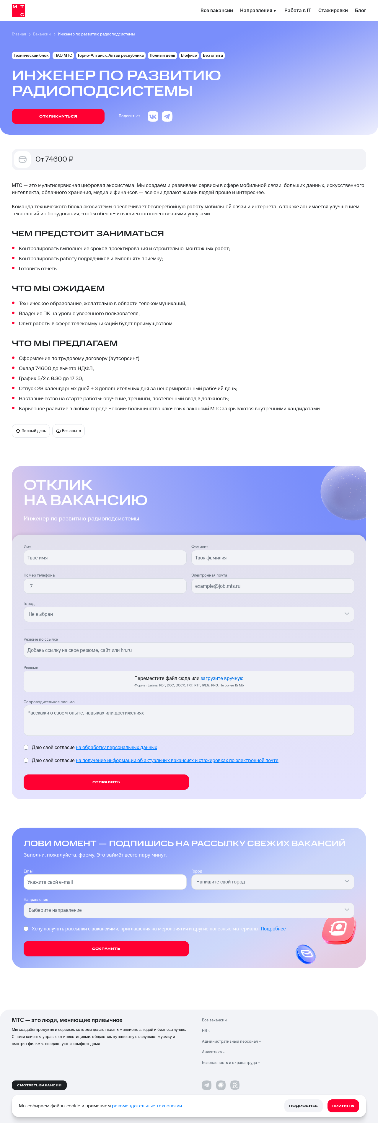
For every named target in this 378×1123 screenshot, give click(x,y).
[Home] (18, 10)
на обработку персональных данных (116, 747)
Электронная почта (209, 575)
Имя (27, 547)
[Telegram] (206, 1085)
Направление (36, 900)
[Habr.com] (221, 1085)
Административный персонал (230, 1041)
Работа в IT (297, 10)
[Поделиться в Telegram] (167, 116)
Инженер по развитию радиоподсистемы (96, 34)
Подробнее (273, 928)
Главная (19, 34)
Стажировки (333, 10)
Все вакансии (217, 10)
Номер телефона (39, 575)
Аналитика (212, 1052)
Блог (360, 10)
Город (29, 604)
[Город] (347, 613)
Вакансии (42, 34)
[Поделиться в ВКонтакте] (153, 116)
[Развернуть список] (210, 1030)
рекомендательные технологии (147, 1106)
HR (204, 1031)
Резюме (31, 668)
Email (28, 871)
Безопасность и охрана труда (229, 1063)
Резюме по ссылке (41, 639)
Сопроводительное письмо (49, 702)
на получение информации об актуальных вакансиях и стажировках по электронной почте (177, 760)
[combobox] (185, 614)
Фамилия (199, 547)
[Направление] (347, 909)
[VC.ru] (235, 1085)
